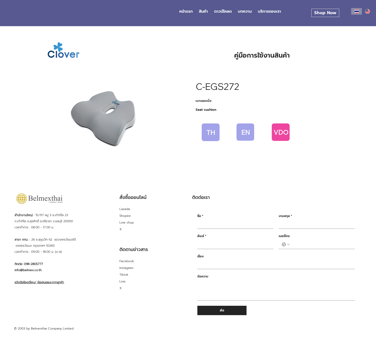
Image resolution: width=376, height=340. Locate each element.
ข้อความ (202, 276)
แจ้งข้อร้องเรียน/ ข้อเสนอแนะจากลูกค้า (39, 282)
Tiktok (123, 274)
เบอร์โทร (284, 236)
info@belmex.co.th (28, 270)
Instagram (126, 268)
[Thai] (356, 11)
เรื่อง (200, 256)
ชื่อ (200, 216)
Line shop (126, 222)
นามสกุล (285, 216)
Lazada (124, 209)
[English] (367, 11)
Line (122, 281)
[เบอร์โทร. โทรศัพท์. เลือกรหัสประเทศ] (285, 244)
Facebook (126, 261)
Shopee (125, 216)
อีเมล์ (201, 236)
